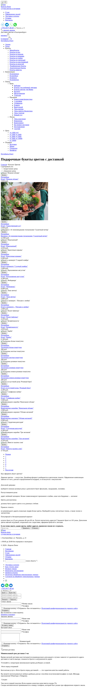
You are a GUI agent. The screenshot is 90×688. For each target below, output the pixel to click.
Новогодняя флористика (23, 99)
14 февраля (18, 103)
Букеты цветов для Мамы (23, 89)
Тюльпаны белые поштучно (11, 347)
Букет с (4, 592)
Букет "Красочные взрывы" (11, 256)
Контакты (9, 20)
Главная (4, 165)
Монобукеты (14, 50)
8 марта (17, 105)
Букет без (12, 592)
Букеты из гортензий (17, 60)
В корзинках (14, 74)
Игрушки (13, 144)
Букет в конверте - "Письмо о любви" (15, 307)
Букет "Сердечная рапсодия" (11, 428)
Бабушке (17, 85)
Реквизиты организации (14, 571)
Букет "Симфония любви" (11, 398)
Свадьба (17, 129)
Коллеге (17, 91)
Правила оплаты (11, 573)
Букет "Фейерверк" (8, 287)
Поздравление (19, 127)
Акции (7, 44)
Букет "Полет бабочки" (9, 317)
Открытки (13, 148)
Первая (8, 454)
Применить (26, 528)
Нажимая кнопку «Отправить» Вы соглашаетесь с (41, 608)
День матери (18, 109)
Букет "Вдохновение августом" (12, 276)
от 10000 (13, 140)
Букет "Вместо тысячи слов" (11, 449)
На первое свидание (21, 125)
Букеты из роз (15, 52)
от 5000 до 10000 (16, 138)
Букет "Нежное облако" (10, 179)
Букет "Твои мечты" (8, 297)
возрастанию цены (11, 169)
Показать (5, 599)
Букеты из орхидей (17, 64)
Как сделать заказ (11, 567)
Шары (12, 146)
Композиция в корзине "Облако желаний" (16, 418)
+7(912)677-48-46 (7, 28)
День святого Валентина (23, 111)
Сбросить (13, 599)
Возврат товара (11, 569)
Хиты (7, 46)
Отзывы (8, 18)
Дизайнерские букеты (18, 66)
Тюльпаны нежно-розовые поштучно (15, 378)
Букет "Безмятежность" (9, 327)
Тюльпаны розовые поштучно (12, 368)
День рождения (20, 119)
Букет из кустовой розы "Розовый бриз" (16, 388)
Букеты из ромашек (17, 56)
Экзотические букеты (18, 68)
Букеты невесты (16, 70)
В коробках (14, 76)
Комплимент (19, 123)
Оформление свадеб (12, 14)
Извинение (18, 121)
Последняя (9, 470)
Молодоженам (19, 93)
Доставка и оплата (12, 16)
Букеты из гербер (16, 58)
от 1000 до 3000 (15, 134)
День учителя (19, 113)
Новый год (18, 115)
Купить (4, 175)
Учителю (17, 95)
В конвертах (14, 80)
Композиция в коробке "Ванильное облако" (17, 408)
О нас (7, 12)
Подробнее (5, 177)
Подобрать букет (7, 41)
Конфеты (13, 150)
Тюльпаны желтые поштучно (12, 357)
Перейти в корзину (8, 614)
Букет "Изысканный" (9, 246)
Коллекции (9, 551)
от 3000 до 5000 (15, 136)
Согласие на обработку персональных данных (22, 576)
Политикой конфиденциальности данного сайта (59, 608)
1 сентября (18, 101)
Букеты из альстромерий (19, 62)
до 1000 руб (14, 133)
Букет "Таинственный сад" (11, 226)
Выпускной (18, 107)
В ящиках (13, 78)
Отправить (5, 610)
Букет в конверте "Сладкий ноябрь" (14, 266)
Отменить (35, 528)
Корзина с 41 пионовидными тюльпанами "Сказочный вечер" (24, 236)
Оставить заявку (7, 625)
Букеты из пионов (16, 54)
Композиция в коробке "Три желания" (15, 438)
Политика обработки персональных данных (21, 574)
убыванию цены (10, 171)
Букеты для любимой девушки (25, 87)
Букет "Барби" (6, 337)
